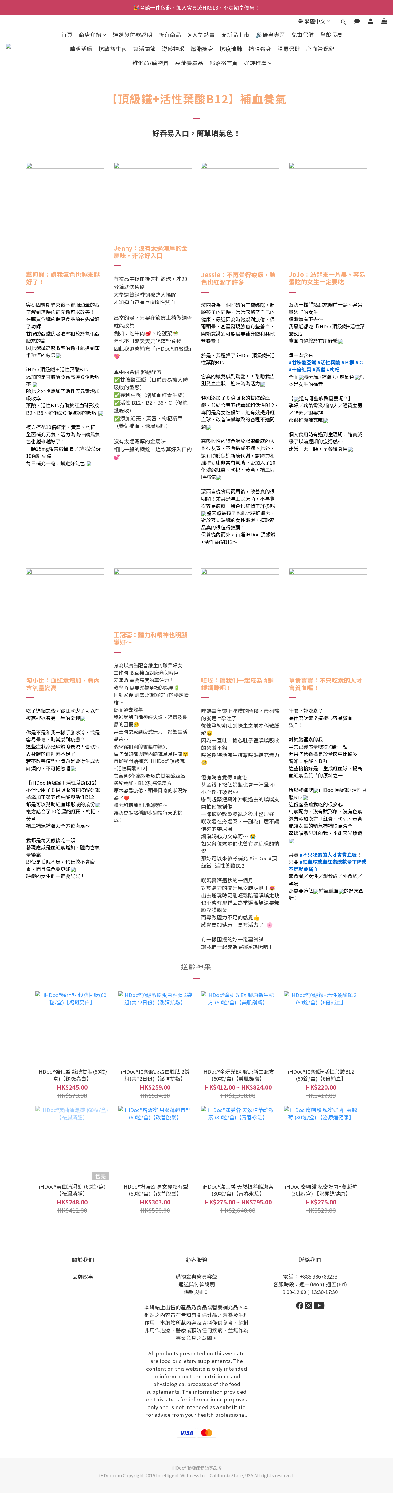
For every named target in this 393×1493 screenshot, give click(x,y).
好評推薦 (255, 63)
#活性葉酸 (328, 362)
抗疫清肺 (231, 49)
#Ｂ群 (347, 362)
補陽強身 (259, 49)
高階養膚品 (189, 63)
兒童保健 (302, 34)
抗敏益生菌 (113, 49)
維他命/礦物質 (150, 63)
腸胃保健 (288, 49)
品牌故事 (82, 1276)
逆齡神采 (173, 49)
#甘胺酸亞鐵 (302, 362)
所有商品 (169, 34)
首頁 (66, 34)
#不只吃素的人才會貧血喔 (328, 854)
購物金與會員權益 (196, 1276)
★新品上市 (235, 34)
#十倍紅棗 (300, 369)
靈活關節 (144, 49)
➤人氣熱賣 (201, 34)
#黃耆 (319, 369)
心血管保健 (320, 49)
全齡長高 (331, 34)
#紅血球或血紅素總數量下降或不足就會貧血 (328, 865)
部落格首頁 (223, 63)
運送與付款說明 (133, 34)
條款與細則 (197, 1291)
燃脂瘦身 (202, 49)
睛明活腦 (81, 49)
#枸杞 (333, 369)
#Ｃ (360, 362)
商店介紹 (90, 34)
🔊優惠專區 (270, 34)
